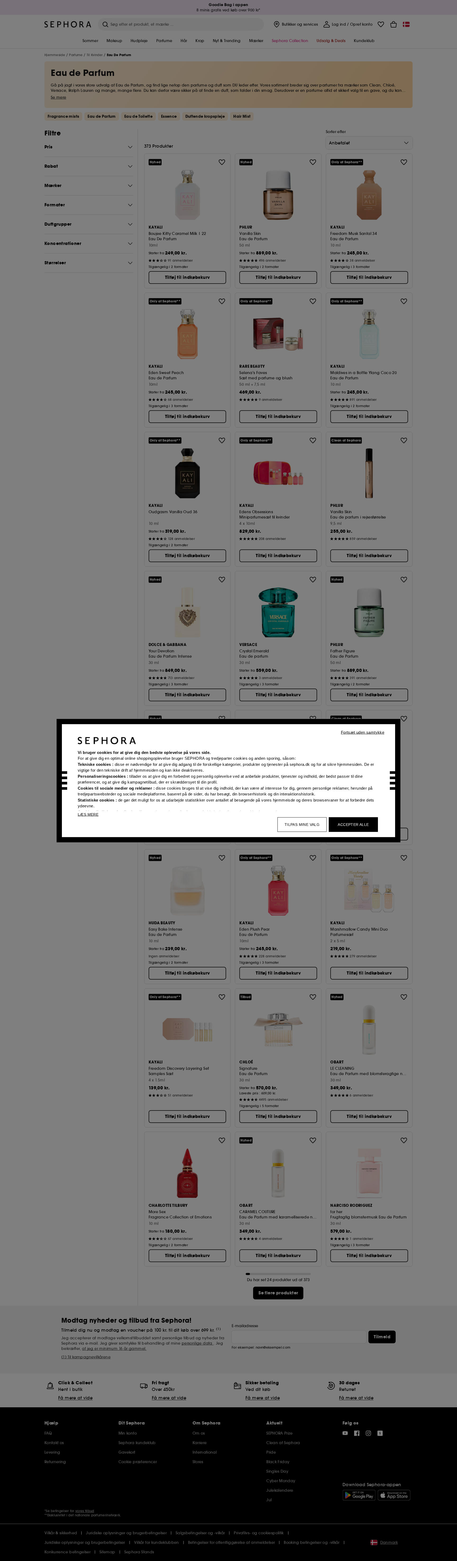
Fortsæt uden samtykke (362, 732)
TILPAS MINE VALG (302, 824)
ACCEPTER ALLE (353, 824)
